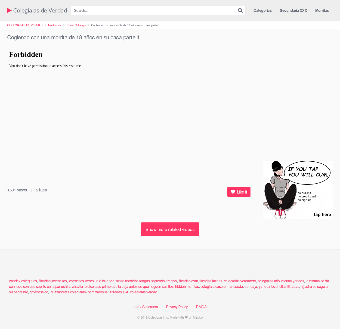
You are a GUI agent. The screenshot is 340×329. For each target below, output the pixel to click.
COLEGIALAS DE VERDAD (24, 25)
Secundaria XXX (293, 10)
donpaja (250, 286)
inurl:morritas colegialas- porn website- (78, 292)
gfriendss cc (39, 292)
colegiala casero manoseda (222, 286)
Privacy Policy (177, 306)
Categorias (262, 10)
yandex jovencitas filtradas (279, 286)
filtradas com (188, 280)
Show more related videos (170, 229)
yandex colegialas (23, 280)
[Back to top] (327, 314)
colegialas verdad (143, 292)
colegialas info (269, 280)
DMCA (201, 306)
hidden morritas (187, 286)
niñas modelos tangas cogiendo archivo (146, 280)
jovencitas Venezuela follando (91, 280)
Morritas (322, 10)
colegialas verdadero (240, 280)
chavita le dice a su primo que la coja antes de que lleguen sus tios (122, 286)
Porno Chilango (76, 25)
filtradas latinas (210, 280)
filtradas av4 (119, 292)
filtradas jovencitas (53, 280)
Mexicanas (54, 25)
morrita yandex (292, 280)
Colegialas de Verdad (39, 10)
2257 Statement (145, 306)
